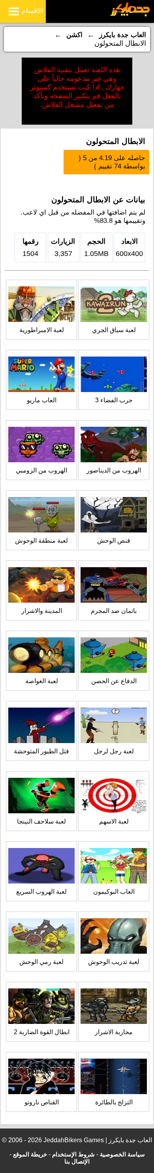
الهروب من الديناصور (113, 470)
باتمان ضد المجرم (114, 610)
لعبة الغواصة (41, 681)
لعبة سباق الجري (114, 330)
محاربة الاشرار (114, 1032)
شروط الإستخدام (73, 1154)
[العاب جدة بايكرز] (130, 15)
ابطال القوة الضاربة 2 (41, 1032)
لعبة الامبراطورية (41, 330)
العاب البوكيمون (114, 891)
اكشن (74, 35)
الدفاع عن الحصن (114, 681)
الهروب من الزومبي (41, 470)
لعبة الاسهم (114, 821)
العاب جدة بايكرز (122, 35)
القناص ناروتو (41, 1102)
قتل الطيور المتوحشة (41, 751)
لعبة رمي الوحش (41, 961)
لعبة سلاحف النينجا (41, 821)
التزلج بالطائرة (114, 1102)
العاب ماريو (41, 400)
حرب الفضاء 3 (114, 400)
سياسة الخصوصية (122, 1154)
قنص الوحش (113, 540)
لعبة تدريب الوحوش (113, 961)
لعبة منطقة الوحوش (41, 540)
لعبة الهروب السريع (41, 891)
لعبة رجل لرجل (114, 751)
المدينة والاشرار (41, 610)
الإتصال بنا (77, 1161)
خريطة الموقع (30, 1154)
